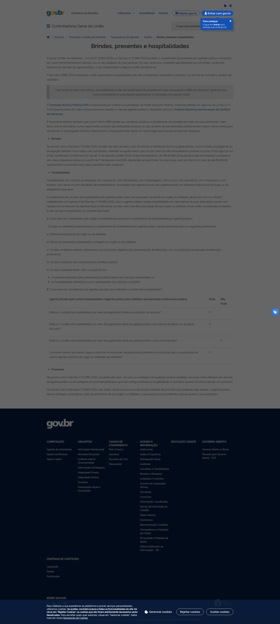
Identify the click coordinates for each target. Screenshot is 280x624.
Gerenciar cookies (160, 611)
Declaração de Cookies (75, 617)
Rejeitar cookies (190, 611)
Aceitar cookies (219, 611)
